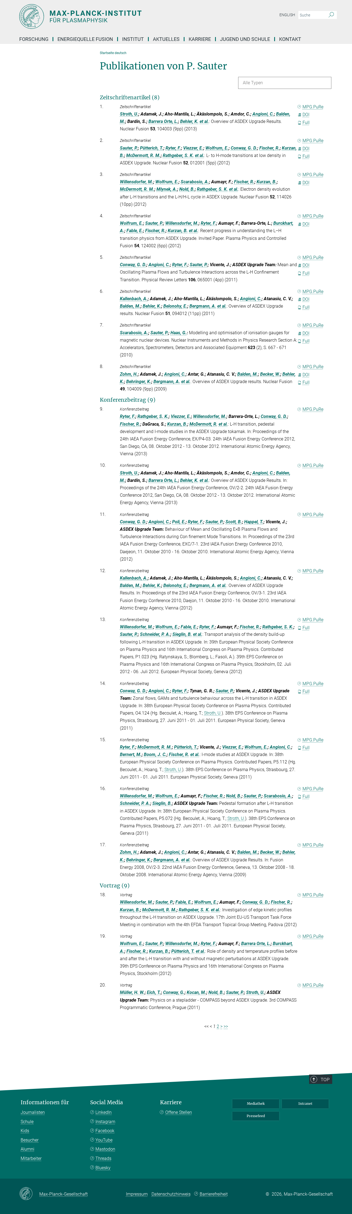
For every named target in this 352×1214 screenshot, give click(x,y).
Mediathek (256, 1103)
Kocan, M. (196, 992)
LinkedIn (103, 1112)
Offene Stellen (178, 1112)
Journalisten (33, 1112)
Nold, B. (187, 189)
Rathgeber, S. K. (178, 155)
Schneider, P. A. (155, 634)
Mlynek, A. (166, 189)
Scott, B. (234, 521)
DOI (305, 114)
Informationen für (45, 1102)
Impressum (137, 1194)
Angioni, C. (263, 114)
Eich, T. (154, 992)
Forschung (33, 39)
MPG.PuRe (312, 106)
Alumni (27, 1149)
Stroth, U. (129, 114)
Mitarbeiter (31, 1158)
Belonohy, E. (175, 306)
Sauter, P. (129, 148)
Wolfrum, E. (217, 148)
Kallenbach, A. (134, 298)
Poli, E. (179, 521)
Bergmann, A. (202, 306)
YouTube (103, 1140)
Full (306, 122)
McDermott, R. (203, 424)
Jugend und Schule (245, 39)
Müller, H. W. (132, 992)
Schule (27, 1121)
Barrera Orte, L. (163, 121)
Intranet (305, 1103)
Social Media (106, 1102)
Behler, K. (189, 121)
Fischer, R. (269, 148)
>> (226, 1026)
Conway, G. (174, 992)
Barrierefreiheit (214, 1194)
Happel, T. (253, 521)
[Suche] (331, 15)
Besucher (29, 1140)
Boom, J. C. (155, 754)
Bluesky (103, 1167)
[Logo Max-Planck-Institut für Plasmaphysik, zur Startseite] (122, 16)
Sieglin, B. (182, 634)
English (287, 15)
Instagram (105, 1121)
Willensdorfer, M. (136, 181)
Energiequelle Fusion (85, 39)
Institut (133, 39)
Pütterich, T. (151, 148)
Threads (103, 1158)
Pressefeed (256, 1116)
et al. (204, 121)
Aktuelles (166, 39)
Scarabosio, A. (195, 181)
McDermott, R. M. (143, 155)
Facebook (104, 1130)
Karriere (200, 39)
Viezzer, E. (193, 148)
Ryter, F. (173, 148)
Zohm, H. (129, 374)
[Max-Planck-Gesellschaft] (29, 1194)
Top (325, 1079)
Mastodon (105, 1149)
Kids (25, 1130)
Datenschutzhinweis (171, 1194)
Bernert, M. (131, 754)
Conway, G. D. (244, 148)
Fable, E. (135, 230)
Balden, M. (130, 306)
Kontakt (290, 39)
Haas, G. (178, 332)
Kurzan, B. (267, 181)
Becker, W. (270, 374)
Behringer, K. (138, 381)
